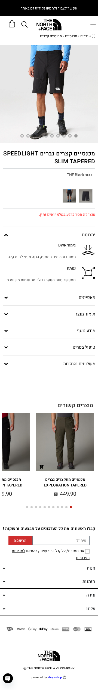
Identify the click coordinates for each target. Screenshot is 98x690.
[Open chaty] (8, 678)
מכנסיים (71, 36)
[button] (71, 507)
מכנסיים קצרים (51, 36)
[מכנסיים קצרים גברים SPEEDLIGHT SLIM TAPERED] (86, 196)
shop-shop (55, 677)
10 (22, 136)
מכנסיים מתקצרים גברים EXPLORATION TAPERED (65, 482)
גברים (84, 36)
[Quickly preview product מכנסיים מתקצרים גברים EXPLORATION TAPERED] (41, 466)
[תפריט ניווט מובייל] (93, 25)
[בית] (93, 36)
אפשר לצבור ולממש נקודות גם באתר (49, 8)
